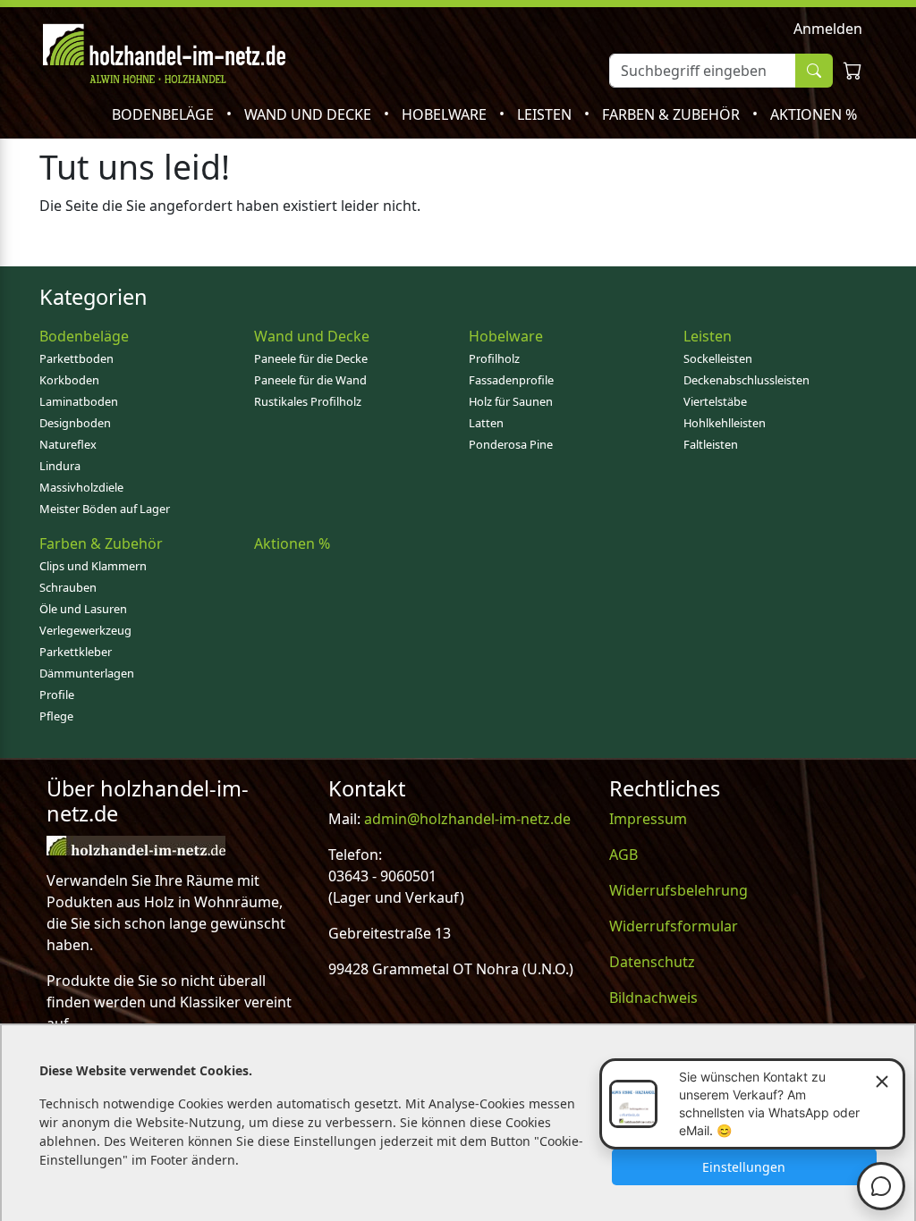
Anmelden (827, 28)
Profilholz (494, 358)
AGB (623, 854)
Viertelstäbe (715, 401)
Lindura (60, 466)
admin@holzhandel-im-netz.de (467, 819)
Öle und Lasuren (83, 609)
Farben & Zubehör (672, 114)
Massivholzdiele (81, 487)
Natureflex (68, 444)
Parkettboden (76, 358)
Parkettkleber (75, 652)
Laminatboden (78, 401)
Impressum (648, 819)
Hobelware (446, 114)
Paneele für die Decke (311, 358)
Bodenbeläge (164, 114)
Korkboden (69, 380)
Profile (56, 694)
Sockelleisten (717, 358)
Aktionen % (813, 114)
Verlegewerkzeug (85, 630)
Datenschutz (652, 962)
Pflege (56, 716)
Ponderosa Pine (511, 444)
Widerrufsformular (673, 926)
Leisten (546, 114)
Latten (486, 423)
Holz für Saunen (511, 401)
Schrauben (68, 587)
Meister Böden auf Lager (104, 509)
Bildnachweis (653, 997)
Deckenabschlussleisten (746, 380)
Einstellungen (743, 1166)
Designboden (75, 423)
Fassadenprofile (511, 380)
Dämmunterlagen (86, 673)
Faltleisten (710, 444)
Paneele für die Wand (310, 380)
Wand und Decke (309, 114)
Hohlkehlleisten (724, 423)
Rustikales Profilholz (307, 401)
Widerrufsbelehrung (678, 890)
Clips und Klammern (93, 566)
